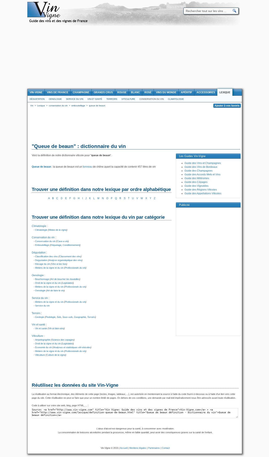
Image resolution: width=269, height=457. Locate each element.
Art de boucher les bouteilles (65, 279)
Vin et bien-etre (56, 328)
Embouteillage (42, 245)
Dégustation (37, 99)
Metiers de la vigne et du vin (49, 267)
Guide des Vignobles (196, 185)
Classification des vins (46, 256)
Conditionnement (71, 245)
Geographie (80, 317)
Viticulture (128, 99)
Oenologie (55, 99)
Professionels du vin (75, 267)
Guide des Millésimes (197, 178)
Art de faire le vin (55, 290)
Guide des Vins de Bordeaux (201, 166)
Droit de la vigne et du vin (48, 283)
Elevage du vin (42, 264)
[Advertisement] (134, 57)
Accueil (123, 448)
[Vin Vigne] (59, 22)
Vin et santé (94, 99)
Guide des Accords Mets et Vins (202, 174)
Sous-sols (67, 317)
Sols (59, 317)
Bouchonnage (42, 279)
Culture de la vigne (55, 355)
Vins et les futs (58, 264)
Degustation (41, 260)
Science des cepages (63, 339)
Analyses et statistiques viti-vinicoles (72, 347)
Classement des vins (70, 256)
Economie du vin (43, 347)
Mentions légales (137, 448)
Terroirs (111, 99)
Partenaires (154, 448)
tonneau (87, 166)
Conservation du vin (151, 99)
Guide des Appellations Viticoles (203, 193)
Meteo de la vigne (58, 230)
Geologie (39, 317)
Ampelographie (42, 339)
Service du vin (74, 99)
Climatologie (176, 99)
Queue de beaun (41, 166)
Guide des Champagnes (198, 170)
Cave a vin (62, 241)
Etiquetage (56, 245)
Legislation (67, 283)
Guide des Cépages (196, 182)
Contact (166, 448)
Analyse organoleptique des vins (65, 260)
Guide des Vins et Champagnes (203, 163)
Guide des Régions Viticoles (201, 189)
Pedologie (50, 317)
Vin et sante (41, 328)
